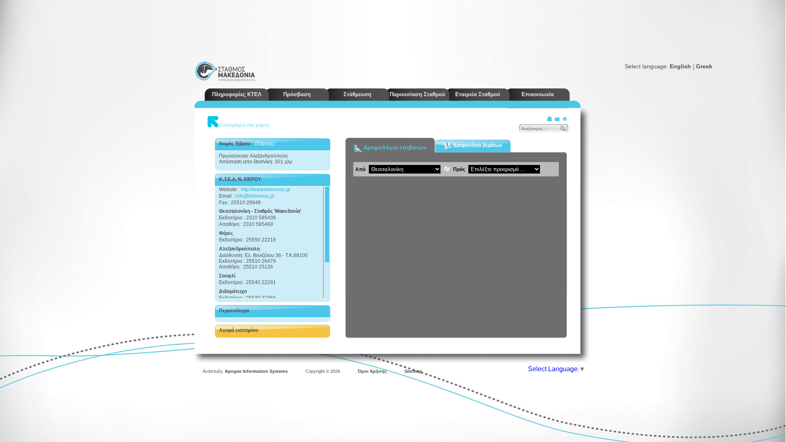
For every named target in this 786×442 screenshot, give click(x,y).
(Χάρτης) (265, 144)
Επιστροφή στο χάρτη (244, 125)
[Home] (564, 119)
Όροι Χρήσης (372, 371)
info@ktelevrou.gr (255, 196)
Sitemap (413, 371)
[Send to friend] (557, 119)
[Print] (549, 119)
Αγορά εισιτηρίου (238, 330)
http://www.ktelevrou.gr (266, 189)
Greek (704, 66)
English (680, 66)
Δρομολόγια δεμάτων (477, 145)
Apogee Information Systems (256, 371)
